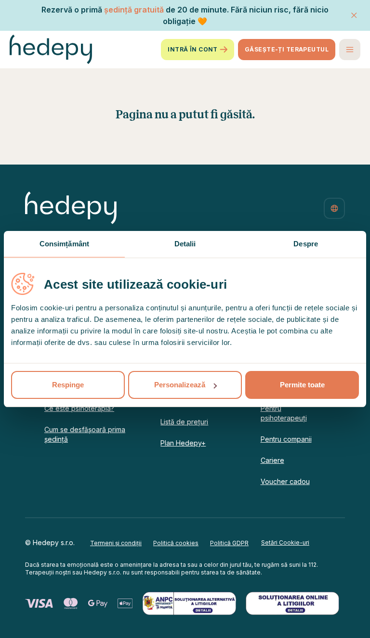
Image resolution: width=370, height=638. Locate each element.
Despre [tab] (305, 244)
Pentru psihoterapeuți (284, 413)
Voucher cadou (285, 481)
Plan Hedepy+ (183, 443)
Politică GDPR (229, 543)
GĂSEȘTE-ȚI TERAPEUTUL (287, 49)
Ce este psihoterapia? (79, 408)
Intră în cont (193, 49)
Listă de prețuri (184, 422)
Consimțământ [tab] (64, 244)
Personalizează (179, 385)
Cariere (272, 460)
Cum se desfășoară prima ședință (84, 434)
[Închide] (354, 15)
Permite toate (302, 385)
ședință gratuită (134, 9)
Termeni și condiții (116, 543)
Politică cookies (175, 543)
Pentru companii (286, 439)
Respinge (68, 385)
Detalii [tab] (185, 244)
